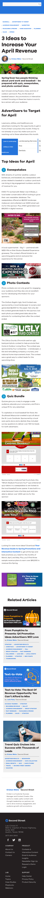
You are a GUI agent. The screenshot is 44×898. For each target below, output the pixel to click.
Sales (5, 32)
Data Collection (31, 761)
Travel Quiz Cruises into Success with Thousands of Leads (22, 748)
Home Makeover (25, 28)
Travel (8, 765)
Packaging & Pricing (10, 28)
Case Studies (29, 763)
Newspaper (26, 758)
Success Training (11, 704)
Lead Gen (20, 654)
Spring (12, 32)
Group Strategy (12, 651)
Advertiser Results (21, 644)
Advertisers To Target (20, 21)
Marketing (26, 25)
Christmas (10, 646)
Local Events (31, 654)
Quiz (20, 763)
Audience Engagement (11, 25)
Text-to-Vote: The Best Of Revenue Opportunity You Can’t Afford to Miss (21, 693)
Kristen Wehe (16, 59)
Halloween (10, 654)
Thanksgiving (11, 658)
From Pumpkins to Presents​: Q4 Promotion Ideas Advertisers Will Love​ (22, 634)
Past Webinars (25, 651)
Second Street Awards (22, 765)
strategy (8, 644)
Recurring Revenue (13, 706)
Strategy (18, 656)
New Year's (29, 656)
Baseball (6, 21)
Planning (37, 28)
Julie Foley (11, 699)
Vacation (9, 768)
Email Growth (11, 763)
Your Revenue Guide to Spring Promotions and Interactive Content (21, 548)
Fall (26, 649)
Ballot (25, 706)
